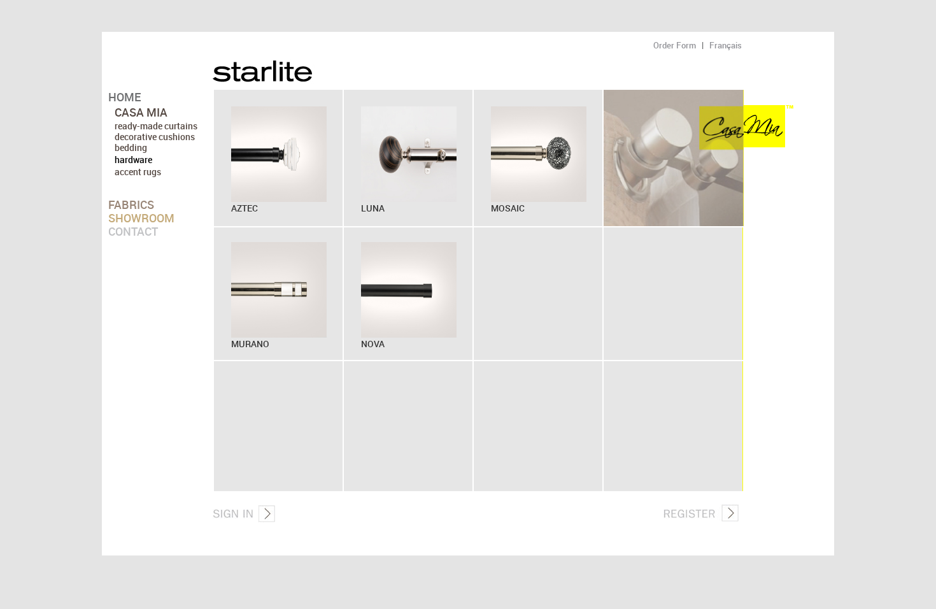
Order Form (674, 45)
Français (725, 45)
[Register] (701, 518)
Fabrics (131, 204)
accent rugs (138, 172)
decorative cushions (155, 137)
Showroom (141, 218)
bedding (131, 147)
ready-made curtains (156, 126)
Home (124, 96)
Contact (133, 231)
